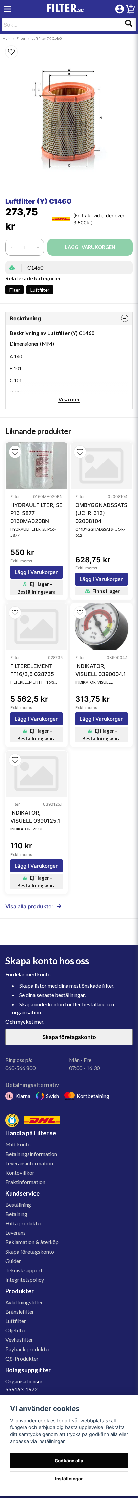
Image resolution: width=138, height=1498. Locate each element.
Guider (13, 1261)
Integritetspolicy (24, 1279)
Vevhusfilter (19, 1339)
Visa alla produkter (29, 906)
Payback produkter (27, 1349)
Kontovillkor (19, 1172)
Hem (6, 38)
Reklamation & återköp (32, 1242)
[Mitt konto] (119, 9)
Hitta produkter (23, 1223)
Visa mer (69, 399)
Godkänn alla (69, 1460)
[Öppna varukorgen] (130, 10)
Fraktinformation (25, 1182)
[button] (69, 52)
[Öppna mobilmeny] (7, 9)
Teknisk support (24, 1270)
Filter (21, 38)
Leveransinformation (29, 1163)
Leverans (15, 1232)
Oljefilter (15, 1330)
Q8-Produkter (22, 1358)
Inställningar (69, 1478)
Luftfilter (39, 290)
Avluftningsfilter (24, 1302)
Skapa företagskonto (69, 1037)
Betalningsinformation (31, 1154)
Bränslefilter (19, 1311)
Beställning (18, 1204)
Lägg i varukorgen (37, 572)
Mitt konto (18, 1144)
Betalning (16, 1214)
